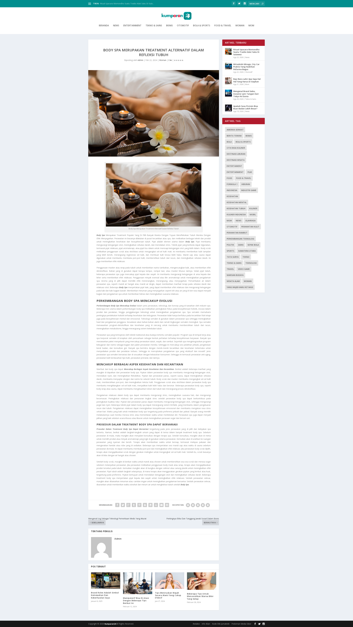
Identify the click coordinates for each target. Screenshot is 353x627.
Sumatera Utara (247, 251)
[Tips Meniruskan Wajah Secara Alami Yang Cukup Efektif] (169, 580)
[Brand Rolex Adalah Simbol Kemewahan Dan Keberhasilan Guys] (105, 580)
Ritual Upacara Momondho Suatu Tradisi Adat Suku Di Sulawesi (246, 52)
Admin (140, 60)
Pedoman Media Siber (241, 623)
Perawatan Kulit (250, 226)
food (229, 178)
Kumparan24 (110, 624)
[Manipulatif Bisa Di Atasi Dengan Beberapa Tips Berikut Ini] (137, 583)
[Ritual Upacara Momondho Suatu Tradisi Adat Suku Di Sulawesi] (228, 51)
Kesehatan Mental (237, 202)
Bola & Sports (201, 25)
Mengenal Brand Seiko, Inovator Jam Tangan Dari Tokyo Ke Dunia (246, 93)
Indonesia (232, 190)
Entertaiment (234, 166)
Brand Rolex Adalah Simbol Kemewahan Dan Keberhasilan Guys (105, 595)
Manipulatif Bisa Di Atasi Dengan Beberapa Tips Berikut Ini (136, 600)
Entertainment (132, 25)
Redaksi (196, 623)
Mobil (253, 214)
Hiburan (245, 184)
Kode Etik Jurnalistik (220, 623)
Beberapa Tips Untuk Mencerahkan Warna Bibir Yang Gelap (200, 596)
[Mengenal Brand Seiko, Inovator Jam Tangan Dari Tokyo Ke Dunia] (228, 93)
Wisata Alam (233, 281)
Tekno (246, 257)
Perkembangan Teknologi (240, 238)
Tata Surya (233, 257)
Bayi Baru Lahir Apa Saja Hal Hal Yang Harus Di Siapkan (247, 80)
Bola (229, 141)
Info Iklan (206, 623)
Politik (230, 244)
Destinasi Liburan (236, 154)
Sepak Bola (253, 244)
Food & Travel (222, 25)
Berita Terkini (234, 135)
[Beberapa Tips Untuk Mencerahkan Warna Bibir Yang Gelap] (201, 581)
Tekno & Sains (154, 25)
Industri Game (248, 190)
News (116, 25)
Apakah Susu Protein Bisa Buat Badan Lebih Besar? (245, 107)
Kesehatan (232, 196)
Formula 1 (232, 184)
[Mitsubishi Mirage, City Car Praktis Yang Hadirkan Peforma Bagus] (228, 66)
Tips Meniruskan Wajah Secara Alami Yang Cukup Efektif (168, 595)
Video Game (244, 269)
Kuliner (253, 208)
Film (250, 172)
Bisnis (169, 25)
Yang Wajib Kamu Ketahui (240, 287)
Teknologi (251, 263)
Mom (251, 25)
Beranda (104, 25)
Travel (230, 269)
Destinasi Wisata (235, 160)
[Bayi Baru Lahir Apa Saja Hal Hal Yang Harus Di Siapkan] (228, 80)
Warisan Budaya (235, 275)
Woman (239, 25)
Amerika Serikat (235, 129)
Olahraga (250, 220)
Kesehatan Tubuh (236, 208)
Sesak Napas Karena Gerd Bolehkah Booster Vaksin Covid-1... (127, 3)
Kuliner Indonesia (236, 214)
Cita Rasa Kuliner (236, 148)
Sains (241, 244)
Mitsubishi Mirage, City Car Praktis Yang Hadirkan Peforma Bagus (246, 67)
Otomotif (183, 25)
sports (230, 251)
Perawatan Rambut (237, 232)
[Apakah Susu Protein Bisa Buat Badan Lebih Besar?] (228, 108)
